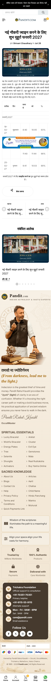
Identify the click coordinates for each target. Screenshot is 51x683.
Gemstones (34, 451)
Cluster (32, 442)
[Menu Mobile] (5, 20)
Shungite (8, 461)
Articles (32, 476)
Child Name (34, 491)
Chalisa (32, 486)
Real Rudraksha (36, 461)
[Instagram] (23, 634)
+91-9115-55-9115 (22, 602)
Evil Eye (32, 446)
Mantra (32, 500)
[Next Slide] (48, 4)
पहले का (9, 204)
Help (6, 491)
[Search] (43, 12)
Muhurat (32, 505)
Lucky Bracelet (11, 437)
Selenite (8, 456)
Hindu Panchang (36, 495)
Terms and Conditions (9, 502)
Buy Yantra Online (37, 466)
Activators (9, 466)
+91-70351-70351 (22, 594)
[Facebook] (8, 634)
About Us (8, 476)
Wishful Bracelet (12, 442)
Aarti (30, 481)
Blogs (6, 481)
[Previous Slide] (3, 4)
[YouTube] (30, 634)
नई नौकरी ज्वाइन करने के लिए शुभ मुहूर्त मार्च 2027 (14, 213)
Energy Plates (11, 446)
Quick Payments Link (14, 508)
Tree (6, 451)
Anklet (31, 437)
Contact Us (9, 486)
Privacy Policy (11, 495)
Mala (30, 456)
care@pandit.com (22, 617)
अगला (42, 204)
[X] (15, 634)
